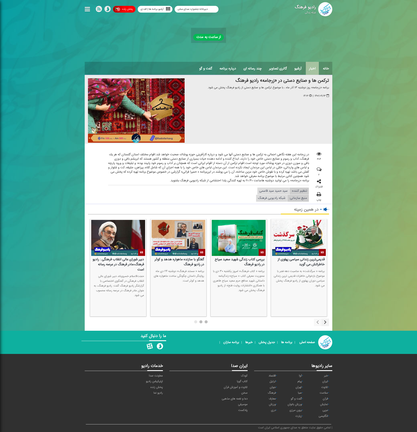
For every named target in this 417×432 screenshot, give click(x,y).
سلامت (324, 393)
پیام (300, 381)
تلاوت (324, 387)
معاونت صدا (156, 375)
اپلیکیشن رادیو (154, 381)
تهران (299, 387)
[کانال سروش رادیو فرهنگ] (160, 347)
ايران (325, 381)
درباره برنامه (228, 68)
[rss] (99, 10)
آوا (300, 375)
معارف (272, 398)
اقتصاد (272, 375)
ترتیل (273, 381)
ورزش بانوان (295, 404)
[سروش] (107, 10)
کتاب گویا (242, 381)
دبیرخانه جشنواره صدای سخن (192, 9)
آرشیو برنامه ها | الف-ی (152, 9)
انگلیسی (323, 416)
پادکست (243, 410)
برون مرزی (296, 410)
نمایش (324, 404)
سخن (244, 393)
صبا (300, 393)
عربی (325, 410)
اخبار (312, 68)
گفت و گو (205, 68)
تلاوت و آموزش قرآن (236, 387)
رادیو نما (158, 393)
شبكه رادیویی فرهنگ (271, 198)
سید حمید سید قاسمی (273, 191)
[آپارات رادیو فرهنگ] (150, 347)
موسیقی (243, 404)
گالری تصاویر (278, 68)
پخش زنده (127, 9)
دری (273, 410)
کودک (244, 375)
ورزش (272, 404)
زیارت (299, 416)
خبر (326, 375)
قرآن (325, 398)
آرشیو (298, 68)
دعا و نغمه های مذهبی (235, 398)
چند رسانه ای (252, 68)
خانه (326, 68)
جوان (273, 387)
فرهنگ (272, 393)
